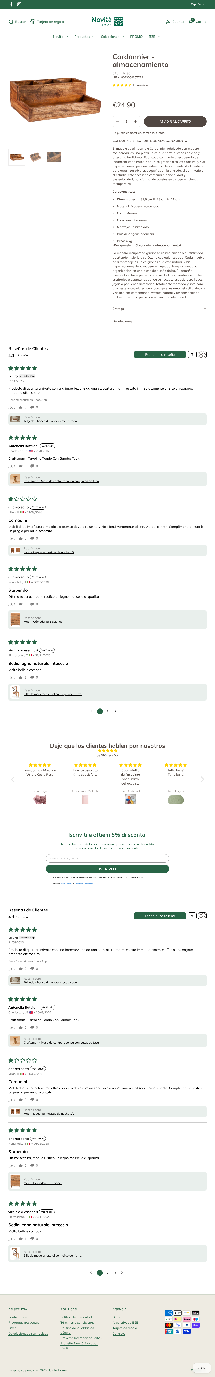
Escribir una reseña (160, 354)
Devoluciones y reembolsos (28, 1333)
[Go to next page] (123, 711)
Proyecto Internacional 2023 (81, 1338)
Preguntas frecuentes (23, 1323)
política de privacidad (76, 1317)
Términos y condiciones (77, 1323)
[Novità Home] (107, 22)
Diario (117, 1317)
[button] (17, 21)
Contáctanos (17, 1317)
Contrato (119, 1333)
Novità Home (57, 1370)
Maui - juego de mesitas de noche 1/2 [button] (49, 552)
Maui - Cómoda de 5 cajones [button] (43, 622)
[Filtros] (192, 354)
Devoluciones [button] (122, 321)
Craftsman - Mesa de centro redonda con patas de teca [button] (61, 481)
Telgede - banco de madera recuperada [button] (50, 421)
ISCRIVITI (107, 869)
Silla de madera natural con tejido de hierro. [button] (53, 694)
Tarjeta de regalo (125, 1328)
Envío (12, 1328)
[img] (107, 751)
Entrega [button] (118, 309)
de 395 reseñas (108, 755)
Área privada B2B (125, 1323)
